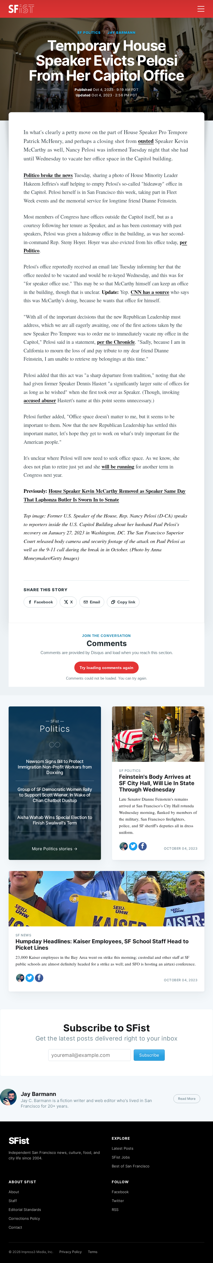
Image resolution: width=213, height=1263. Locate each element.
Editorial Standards (25, 1209)
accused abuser (40, 400)
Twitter (118, 1200)
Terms (92, 1252)
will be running (118, 466)
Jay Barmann (122, 32)
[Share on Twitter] (133, 846)
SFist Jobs (121, 1157)
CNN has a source (150, 292)
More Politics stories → (54, 848)
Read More (187, 1099)
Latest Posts (122, 1148)
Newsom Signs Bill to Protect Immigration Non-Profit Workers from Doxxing (55, 767)
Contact (15, 1227)
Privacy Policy (70, 1252)
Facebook (120, 1192)
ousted (146, 141)
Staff (13, 1200)
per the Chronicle (116, 341)
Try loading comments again (106, 667)
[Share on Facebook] (142, 846)
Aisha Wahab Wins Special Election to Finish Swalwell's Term (54, 820)
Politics (55, 729)
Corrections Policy (24, 1218)
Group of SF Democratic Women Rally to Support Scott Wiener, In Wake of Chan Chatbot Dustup (54, 795)
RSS (115, 1209)
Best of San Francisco (130, 1166)
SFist (19, 1140)
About (14, 1192)
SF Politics (89, 32)
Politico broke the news (48, 175)
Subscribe (149, 1055)
